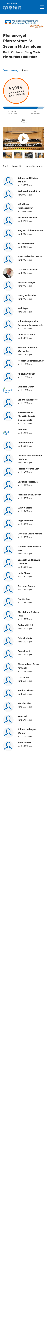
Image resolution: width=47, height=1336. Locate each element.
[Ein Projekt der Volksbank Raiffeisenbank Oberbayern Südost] (24, 24)
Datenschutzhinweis (12, 148)
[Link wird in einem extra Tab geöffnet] (12, 9)
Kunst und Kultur (10, 70)
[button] (42, 7)
